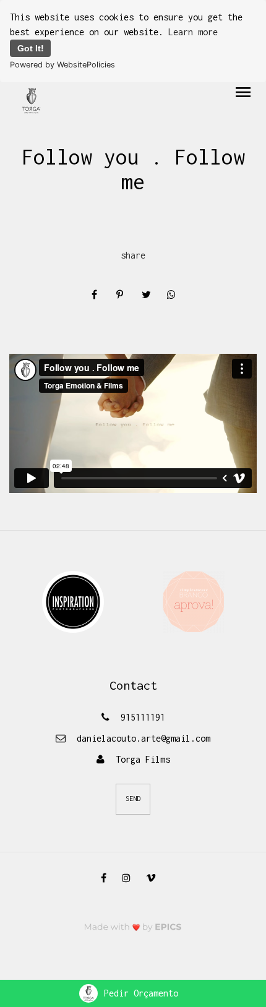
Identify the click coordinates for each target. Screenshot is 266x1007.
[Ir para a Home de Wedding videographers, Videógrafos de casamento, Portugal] (31, 99)
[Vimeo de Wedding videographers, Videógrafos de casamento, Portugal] (155, 878)
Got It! (30, 48)
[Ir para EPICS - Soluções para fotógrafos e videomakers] (133, 927)
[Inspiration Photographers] (73, 601)
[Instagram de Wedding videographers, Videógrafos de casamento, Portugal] (131, 878)
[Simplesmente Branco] (194, 601)
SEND (133, 798)
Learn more (193, 32)
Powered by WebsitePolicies (62, 64)
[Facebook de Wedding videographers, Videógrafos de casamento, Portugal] (108, 878)
